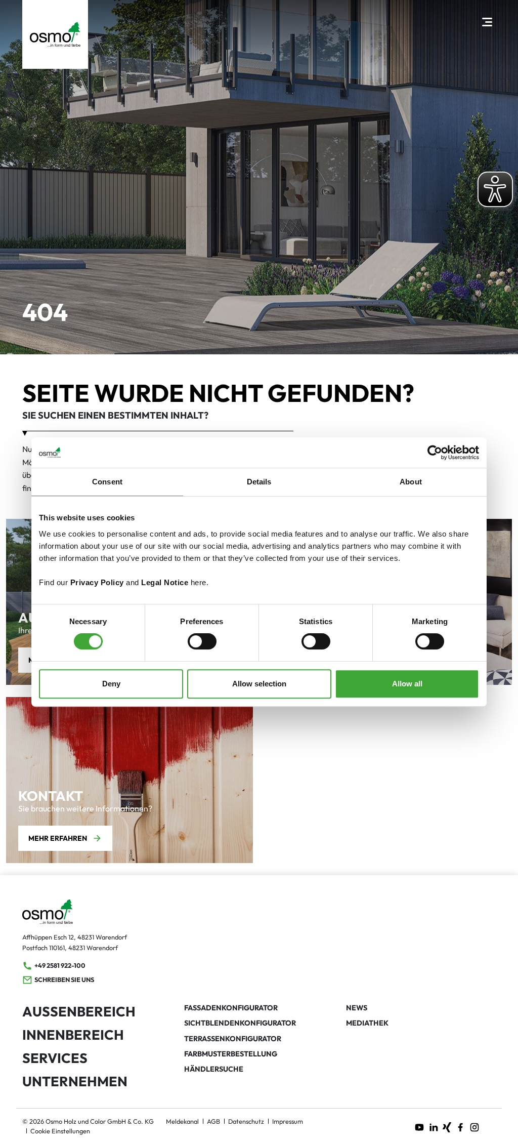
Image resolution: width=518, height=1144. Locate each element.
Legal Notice (164, 582)
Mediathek (367, 1023)
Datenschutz (246, 1121)
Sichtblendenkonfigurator (240, 1023)
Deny (111, 683)
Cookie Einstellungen (60, 1131)
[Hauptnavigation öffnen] (487, 21)
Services (55, 1058)
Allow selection (259, 683)
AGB (213, 1121)
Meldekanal (182, 1121)
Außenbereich (79, 1011)
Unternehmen (74, 1081)
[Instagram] (474, 1126)
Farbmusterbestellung (230, 1053)
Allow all (407, 683)
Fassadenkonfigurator (231, 1007)
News (356, 1007)
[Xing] (447, 1126)
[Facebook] (460, 1126)
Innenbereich (73, 1034)
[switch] (202, 641)
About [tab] (411, 481)
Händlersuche (213, 1069)
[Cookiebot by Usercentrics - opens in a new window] (435, 452)
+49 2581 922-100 (59, 965)
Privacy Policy (97, 582)
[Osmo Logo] (55, 34)
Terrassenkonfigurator (232, 1038)
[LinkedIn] (433, 1126)
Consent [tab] (107, 481)
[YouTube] (419, 1126)
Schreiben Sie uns (64, 979)
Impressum (287, 1121)
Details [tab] (259, 481)
